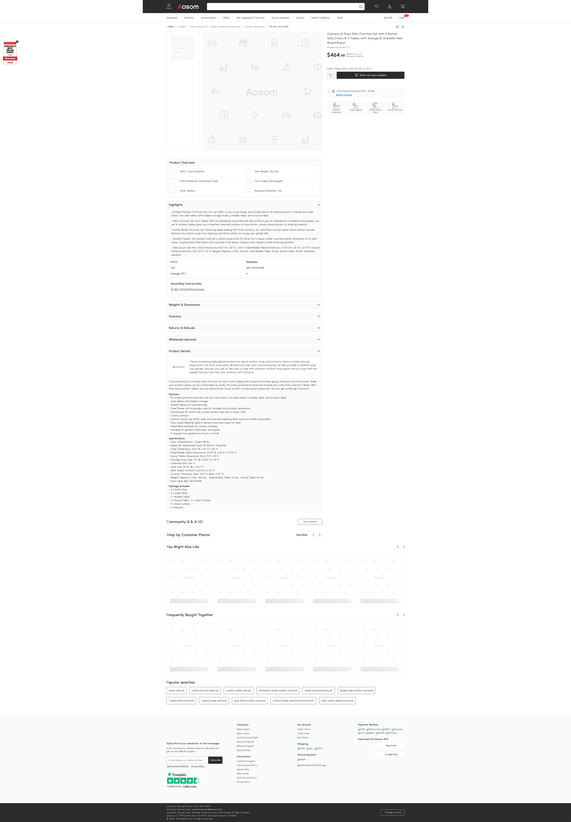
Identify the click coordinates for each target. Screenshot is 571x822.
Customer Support (246, 761)
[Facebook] (169, 736)
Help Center (243, 773)
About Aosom (243, 729)
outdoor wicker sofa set (238, 690)
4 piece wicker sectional (214, 700)
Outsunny (252, 261)
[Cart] (402, 6)
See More (302, 534)
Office (226, 17)
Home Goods (208, 17)
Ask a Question (310, 521)
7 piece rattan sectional (181, 700)
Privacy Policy (198, 766)
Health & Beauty (320, 17)
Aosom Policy (243, 769)
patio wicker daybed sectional (337, 700)
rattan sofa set (176, 690)
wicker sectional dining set (318, 690)
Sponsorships (243, 750)
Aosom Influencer (245, 742)
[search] (361, 6)
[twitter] (195, 736)
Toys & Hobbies (280, 17)
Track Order (303, 733)
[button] (244, 205)
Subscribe (215, 760)
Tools (340, 17)
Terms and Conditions (178, 766)
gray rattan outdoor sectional (249, 700)
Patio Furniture (198, 26)
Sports (300, 17)
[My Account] (389, 6)
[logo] (188, 6)
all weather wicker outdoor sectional (278, 690)
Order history (304, 729)
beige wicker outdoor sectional (356, 690)
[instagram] (175, 736)
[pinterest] (188, 736)
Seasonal (172, 17)
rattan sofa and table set (205, 690)
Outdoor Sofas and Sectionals (225, 26)
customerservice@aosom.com (207, 809)
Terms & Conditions (247, 777)
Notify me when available (372, 75)
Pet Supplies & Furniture (250, 17)
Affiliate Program (245, 746)
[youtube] (182, 736)
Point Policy (303, 737)
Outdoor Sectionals (255, 26)
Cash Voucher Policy (247, 765)
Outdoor (189, 17)
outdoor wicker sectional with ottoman (293, 700)
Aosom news (243, 733)
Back (171, 27)
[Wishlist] (376, 6)
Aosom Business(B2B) (247, 737)
